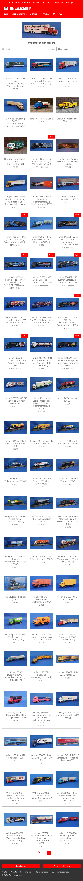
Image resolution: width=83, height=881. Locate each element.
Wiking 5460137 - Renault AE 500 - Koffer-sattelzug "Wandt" (15, 797)
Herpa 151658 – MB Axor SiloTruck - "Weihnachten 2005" (41, 280)
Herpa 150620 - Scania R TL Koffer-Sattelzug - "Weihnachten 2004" (15, 281)
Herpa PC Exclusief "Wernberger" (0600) (41, 557)
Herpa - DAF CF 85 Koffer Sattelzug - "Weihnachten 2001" (41, 161)
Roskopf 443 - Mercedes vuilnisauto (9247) (41, 599)
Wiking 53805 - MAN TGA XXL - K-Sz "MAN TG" (41, 758)
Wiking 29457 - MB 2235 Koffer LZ (67, 673)
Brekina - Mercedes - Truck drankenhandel (15, 161)
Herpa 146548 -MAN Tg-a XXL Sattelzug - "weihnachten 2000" (15, 239)
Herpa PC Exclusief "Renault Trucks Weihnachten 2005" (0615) (67, 520)
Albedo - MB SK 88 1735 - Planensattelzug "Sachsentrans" (15, 82)
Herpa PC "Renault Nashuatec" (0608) (68, 442)
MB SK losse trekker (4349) (15, 598)
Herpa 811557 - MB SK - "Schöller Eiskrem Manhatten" (15, 401)
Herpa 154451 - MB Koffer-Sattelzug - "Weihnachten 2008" (68, 280)
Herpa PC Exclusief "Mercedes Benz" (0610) (41, 519)
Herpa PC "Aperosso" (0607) (68, 399)
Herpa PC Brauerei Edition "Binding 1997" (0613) (41, 481)
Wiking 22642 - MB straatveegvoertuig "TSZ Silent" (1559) (41, 637)
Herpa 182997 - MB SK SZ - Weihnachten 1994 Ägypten (41, 320)
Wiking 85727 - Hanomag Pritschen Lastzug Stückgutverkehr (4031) (42, 838)
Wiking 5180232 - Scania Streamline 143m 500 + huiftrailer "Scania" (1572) (41, 717)
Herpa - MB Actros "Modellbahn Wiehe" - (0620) (68, 161)
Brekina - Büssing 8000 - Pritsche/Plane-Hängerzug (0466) (15, 123)
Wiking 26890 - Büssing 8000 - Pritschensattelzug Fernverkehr (15, 676)
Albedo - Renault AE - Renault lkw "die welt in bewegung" (41, 81)
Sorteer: (52, 49)
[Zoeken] (54, 14)
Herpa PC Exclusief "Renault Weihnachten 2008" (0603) (15, 560)
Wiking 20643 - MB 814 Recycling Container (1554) (15, 637)
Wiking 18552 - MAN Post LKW (67, 598)
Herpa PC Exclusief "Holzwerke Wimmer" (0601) (15, 519)
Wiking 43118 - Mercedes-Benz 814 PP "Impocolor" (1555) (15, 715)
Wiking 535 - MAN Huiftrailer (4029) (15, 756)
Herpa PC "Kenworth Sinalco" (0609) (41, 442)
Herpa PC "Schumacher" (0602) (15, 479)
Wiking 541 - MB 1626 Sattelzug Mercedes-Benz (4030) (68, 758)
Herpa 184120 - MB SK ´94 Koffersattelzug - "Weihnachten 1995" (67, 321)
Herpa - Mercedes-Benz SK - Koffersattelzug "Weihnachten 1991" (41, 201)
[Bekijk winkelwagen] (60, 14)
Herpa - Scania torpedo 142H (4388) (68, 198)
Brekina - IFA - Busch (41, 119)
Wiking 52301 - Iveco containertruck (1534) (67, 713)
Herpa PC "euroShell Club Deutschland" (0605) (15, 443)
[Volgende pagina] (49, 853)
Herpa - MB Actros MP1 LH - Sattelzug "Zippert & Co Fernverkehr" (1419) (15, 201)
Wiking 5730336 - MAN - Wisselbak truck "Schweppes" (41, 795)
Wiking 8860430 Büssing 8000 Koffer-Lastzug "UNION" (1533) (68, 837)
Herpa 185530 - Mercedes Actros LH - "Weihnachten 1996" (15, 362)
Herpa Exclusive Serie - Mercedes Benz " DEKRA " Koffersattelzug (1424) (41, 403)
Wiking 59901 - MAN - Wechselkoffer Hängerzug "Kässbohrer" (67, 797)
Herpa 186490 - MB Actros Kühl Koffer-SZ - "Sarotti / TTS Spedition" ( (41, 362)
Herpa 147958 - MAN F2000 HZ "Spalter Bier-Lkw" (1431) (41, 239)
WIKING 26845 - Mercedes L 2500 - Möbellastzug (67, 637)
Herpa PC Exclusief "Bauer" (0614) (68, 479)
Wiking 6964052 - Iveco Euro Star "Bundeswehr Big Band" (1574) (15, 837)
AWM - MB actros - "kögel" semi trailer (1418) (68, 81)
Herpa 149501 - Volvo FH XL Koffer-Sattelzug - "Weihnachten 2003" (68, 241)
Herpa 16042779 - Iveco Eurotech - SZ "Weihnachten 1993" (15, 320)
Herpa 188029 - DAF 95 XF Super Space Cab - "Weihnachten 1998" (68, 362)
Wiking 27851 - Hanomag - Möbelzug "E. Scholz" (41, 675)
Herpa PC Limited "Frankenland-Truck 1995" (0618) (67, 559)
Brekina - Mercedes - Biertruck (68, 120)
